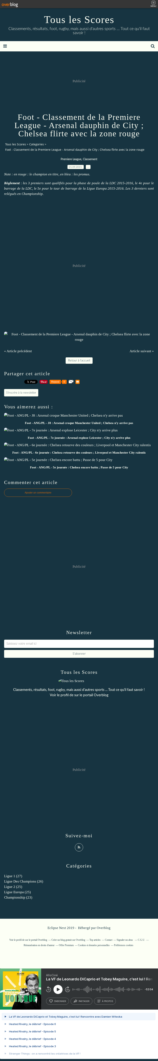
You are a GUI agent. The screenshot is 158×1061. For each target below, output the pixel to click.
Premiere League (71, 159)
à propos (107, 1001)
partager (84, 1001)
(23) (18, 897)
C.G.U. (141, 939)
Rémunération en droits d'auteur (39, 945)
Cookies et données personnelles (94, 945)
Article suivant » (142, 351)
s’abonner (60, 1001)
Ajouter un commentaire (38, 492)
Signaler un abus (125, 939)
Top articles (95, 939)
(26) (23, 881)
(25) (13, 887)
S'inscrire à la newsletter (21, 392)
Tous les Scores (79, 19)
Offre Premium (66, 945)
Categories (36, 144)
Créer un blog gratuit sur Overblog (68, 939)
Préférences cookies (123, 945)
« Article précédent (18, 351)
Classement (90, 159)
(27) (13, 876)
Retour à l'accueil (79, 360)
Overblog (103, 928)
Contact (108, 939)
